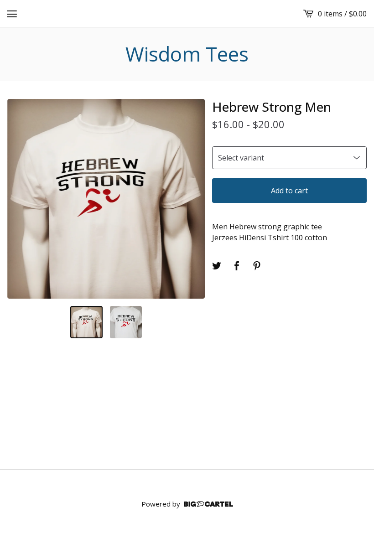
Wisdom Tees (187, 54)
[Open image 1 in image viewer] (106, 199)
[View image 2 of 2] (126, 322)
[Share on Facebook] (236, 265)
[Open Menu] (12, 14)
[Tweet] (216, 265)
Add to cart (289, 191)
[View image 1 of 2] (86, 322)
